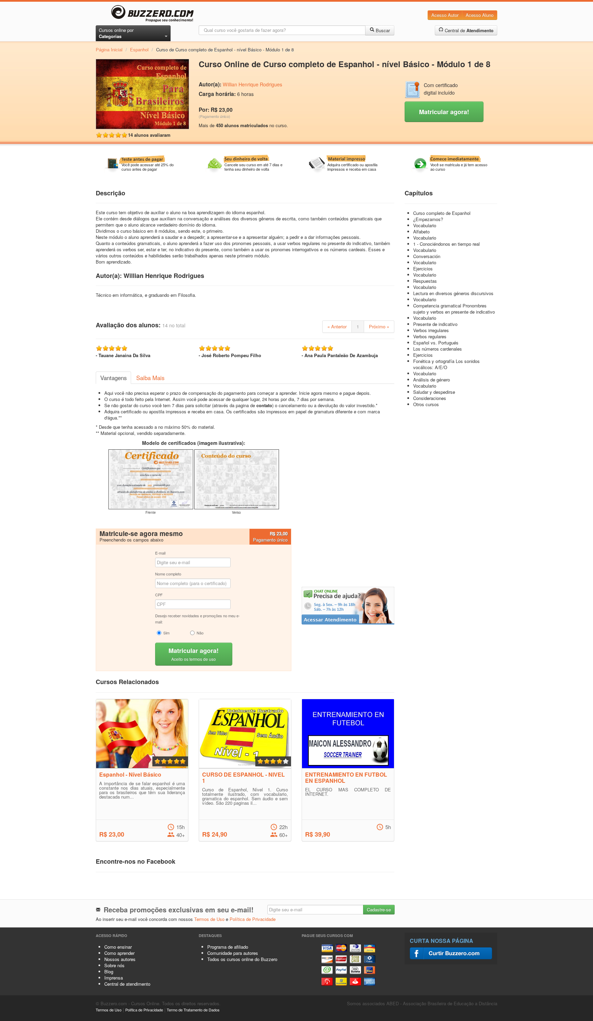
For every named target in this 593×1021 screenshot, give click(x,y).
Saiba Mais (150, 378)
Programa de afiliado (227, 947)
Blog (108, 971)
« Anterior (337, 326)
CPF (159, 594)
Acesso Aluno (479, 15)
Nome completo (168, 573)
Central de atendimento (127, 984)
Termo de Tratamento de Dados (193, 1009)
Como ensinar (118, 947)
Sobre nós (114, 965)
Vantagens (113, 378)
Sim (166, 632)
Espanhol (139, 49)
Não (200, 632)
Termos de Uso (209, 919)
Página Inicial (109, 49)
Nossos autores (120, 959)
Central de (468, 30)
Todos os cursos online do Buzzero (242, 959)
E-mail (160, 553)
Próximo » (379, 326)
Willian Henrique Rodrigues (252, 84)
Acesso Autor (444, 15)
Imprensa (113, 977)
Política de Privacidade (253, 919)
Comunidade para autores (232, 953)
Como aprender (119, 953)
